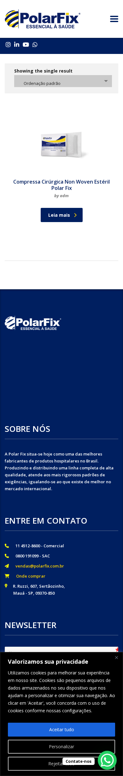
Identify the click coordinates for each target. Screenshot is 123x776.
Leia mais (59, 215)
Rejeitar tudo (61, 764)
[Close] (116, 657)
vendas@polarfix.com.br (38, 566)
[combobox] (63, 81)
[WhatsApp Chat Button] (107, 760)
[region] (61, 714)
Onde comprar (28, 576)
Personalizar (61, 747)
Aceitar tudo (61, 729)
